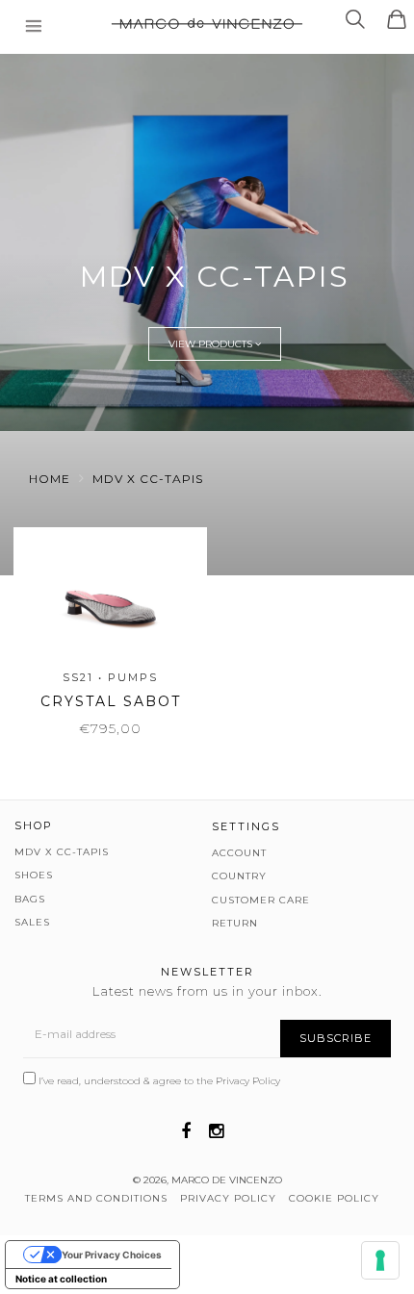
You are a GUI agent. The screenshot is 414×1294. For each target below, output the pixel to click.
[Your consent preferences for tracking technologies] (380, 1260)
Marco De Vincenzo (226, 1180)
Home (49, 478)
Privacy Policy (248, 1081)
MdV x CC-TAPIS (61, 852)
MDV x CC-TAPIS (147, 478)
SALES (32, 922)
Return (235, 923)
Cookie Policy (334, 1198)
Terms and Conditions (96, 1198)
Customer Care (261, 900)
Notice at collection (61, 1278)
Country (239, 876)
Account (239, 853)
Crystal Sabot (110, 701)
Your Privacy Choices (112, 1254)
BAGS (29, 899)
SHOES (33, 875)
